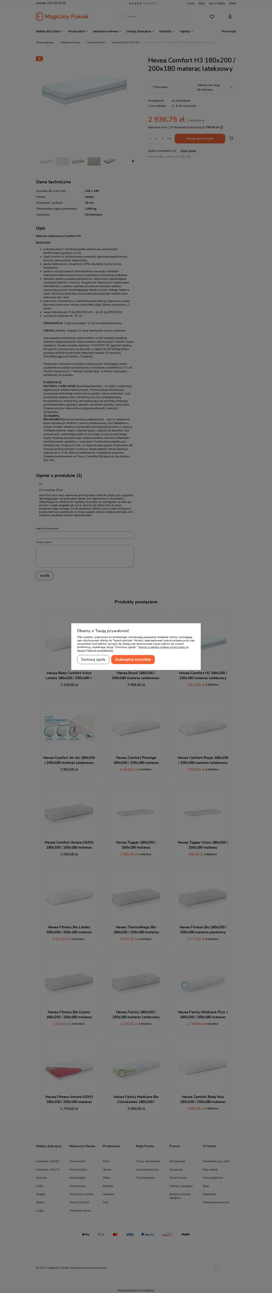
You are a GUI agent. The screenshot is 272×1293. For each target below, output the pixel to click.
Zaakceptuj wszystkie (133, 659)
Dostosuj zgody (93, 659)
